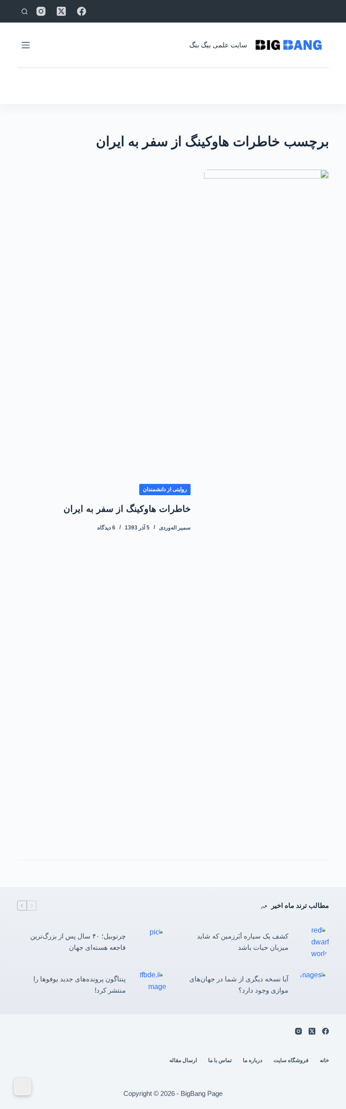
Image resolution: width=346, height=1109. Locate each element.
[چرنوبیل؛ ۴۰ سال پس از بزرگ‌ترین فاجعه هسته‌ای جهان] (150, 942)
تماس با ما (220, 1060)
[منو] (26, 45)
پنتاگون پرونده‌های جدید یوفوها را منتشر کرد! (79, 984)
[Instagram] (41, 11)
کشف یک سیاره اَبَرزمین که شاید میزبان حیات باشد (242, 941)
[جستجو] (24, 11)
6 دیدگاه (106, 528)
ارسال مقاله (183, 1060)
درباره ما (252, 1060)
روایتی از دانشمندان (165, 489)
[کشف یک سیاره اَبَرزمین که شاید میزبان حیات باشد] (313, 942)
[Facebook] (81, 11)
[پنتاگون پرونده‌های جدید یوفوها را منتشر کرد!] (150, 985)
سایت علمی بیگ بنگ (218, 45)
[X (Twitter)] (61, 11)
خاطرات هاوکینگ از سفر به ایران (127, 509)
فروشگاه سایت (291, 1060)
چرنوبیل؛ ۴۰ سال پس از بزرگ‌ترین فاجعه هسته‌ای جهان (78, 941)
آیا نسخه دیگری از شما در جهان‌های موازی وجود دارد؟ (238, 984)
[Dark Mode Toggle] (23, 1086)
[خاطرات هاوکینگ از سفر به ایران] (266, 508)
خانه (324, 1060)
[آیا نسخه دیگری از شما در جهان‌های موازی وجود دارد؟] (313, 985)
